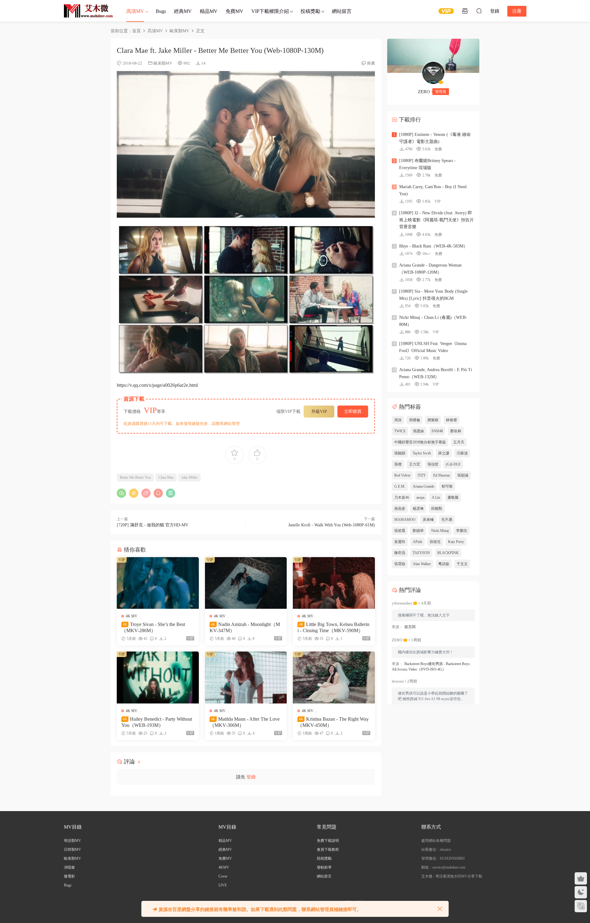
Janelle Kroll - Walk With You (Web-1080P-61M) (331, 525)
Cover (222, 876)
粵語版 (443, 564)
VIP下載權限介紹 (270, 11)
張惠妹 (418, 431)
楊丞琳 (418, 508)
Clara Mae (166, 477)
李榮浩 (461, 531)
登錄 (251, 776)
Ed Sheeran (441, 475)
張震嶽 (399, 564)
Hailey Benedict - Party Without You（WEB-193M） (156, 722)
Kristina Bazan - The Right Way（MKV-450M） (333, 722)
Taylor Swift (422, 453)
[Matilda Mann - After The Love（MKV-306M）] (246, 677)
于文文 (462, 564)
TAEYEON (421, 553)
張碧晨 (399, 531)
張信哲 (433, 464)
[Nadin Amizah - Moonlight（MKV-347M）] (246, 583)
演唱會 (69, 867)
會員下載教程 (328, 849)
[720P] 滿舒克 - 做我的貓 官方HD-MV (152, 525)
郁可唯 (447, 486)
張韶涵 (462, 475)
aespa (420, 497)
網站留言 (342, 11)
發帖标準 (324, 867)
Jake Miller (189, 477)
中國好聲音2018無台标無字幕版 (420, 442)
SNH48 (437, 431)
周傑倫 (414, 420)
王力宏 (414, 464)
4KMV (223, 867)
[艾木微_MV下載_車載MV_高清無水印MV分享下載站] (88, 11)
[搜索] (479, 10)
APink (417, 542)
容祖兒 (435, 542)
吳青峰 (428, 519)
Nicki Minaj (440, 531)
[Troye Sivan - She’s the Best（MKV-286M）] (158, 583)
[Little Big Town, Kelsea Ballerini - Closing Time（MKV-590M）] (334, 583)
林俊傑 (451, 420)
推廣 (371, 63)
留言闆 (409, 627)
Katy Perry (456, 542)
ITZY (422, 475)
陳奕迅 (399, 553)
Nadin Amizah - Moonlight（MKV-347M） (245, 627)
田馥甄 (436, 508)
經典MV (183, 11)
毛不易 (446, 519)
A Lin (436, 497)
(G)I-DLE (453, 464)
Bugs (161, 11)
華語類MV (72, 840)
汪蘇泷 (462, 453)
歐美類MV (163, 63)
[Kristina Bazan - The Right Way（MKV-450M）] (334, 677)
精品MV (209, 11)
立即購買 (352, 411)
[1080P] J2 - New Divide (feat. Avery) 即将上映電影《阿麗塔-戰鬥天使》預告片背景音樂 (436, 220)
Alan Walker (422, 564)
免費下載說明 (328, 840)
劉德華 (418, 531)
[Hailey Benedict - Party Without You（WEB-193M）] (158, 677)
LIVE (222, 885)
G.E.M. (399, 486)
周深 (398, 420)
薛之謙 (443, 453)
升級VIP (319, 411)
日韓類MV (72, 849)
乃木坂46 (401, 497)
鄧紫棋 (433, 420)
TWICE (400, 431)
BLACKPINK (448, 553)
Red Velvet (402, 475)
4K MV (131, 616)
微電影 (69, 876)
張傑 (398, 464)
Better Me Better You (135, 477)
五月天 (458, 442)
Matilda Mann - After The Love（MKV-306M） (245, 722)
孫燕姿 (399, 508)
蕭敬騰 (452, 497)
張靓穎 (399, 453)
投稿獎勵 (310, 11)
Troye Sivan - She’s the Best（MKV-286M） (153, 627)
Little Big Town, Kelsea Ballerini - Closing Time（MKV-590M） (333, 627)
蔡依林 (455, 431)
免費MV (234, 11)
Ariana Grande (423, 486)
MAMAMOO (404, 519)
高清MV (135, 11)
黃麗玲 (399, 542)
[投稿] (465, 10)
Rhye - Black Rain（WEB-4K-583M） (433, 246)
